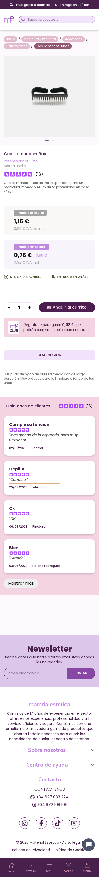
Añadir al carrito (70, 307)
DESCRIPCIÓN (49, 354)
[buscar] (22, 19)
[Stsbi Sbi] (24, 823)
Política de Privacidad (31, 849)
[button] (47, 140)
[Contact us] (88, 844)
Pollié (21, 165)
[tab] (49, 355)
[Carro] (68, 865)
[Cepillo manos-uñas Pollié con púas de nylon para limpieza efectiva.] (49, 96)
